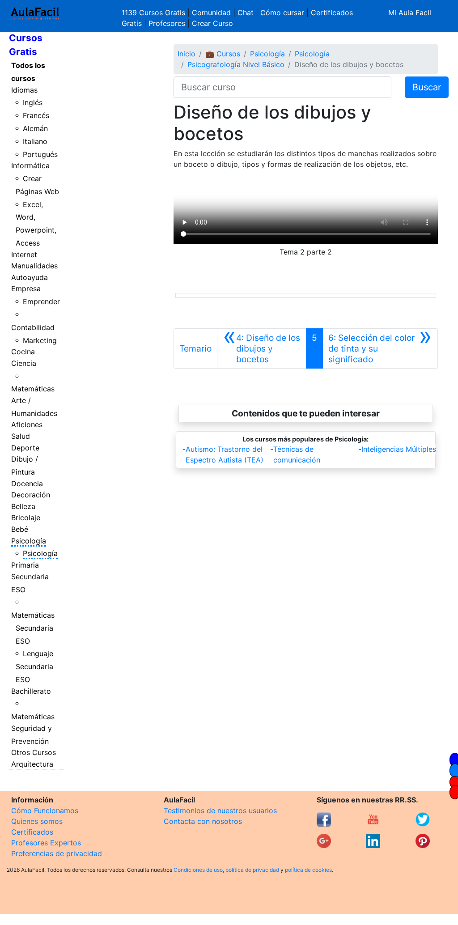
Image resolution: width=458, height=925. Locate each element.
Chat (245, 12)
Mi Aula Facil (409, 12)
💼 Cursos (222, 53)
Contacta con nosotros (203, 821)
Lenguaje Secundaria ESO (35, 666)
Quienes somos (37, 821)
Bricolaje (25, 517)
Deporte (25, 447)
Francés (36, 115)
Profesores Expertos (46, 842)
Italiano (35, 141)
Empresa (26, 288)
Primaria (25, 564)
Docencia (27, 483)
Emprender (41, 301)
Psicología (28, 540)
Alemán (35, 128)
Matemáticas (33, 388)
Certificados (32, 831)
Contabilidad (33, 327)
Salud (20, 436)
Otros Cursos (33, 752)
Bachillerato (31, 691)
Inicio (186, 53)
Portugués (40, 154)
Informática (30, 165)
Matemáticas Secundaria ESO (33, 628)
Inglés (32, 102)
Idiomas (24, 89)
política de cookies (308, 869)
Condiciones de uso (198, 869)
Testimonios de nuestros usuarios (220, 810)
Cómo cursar (282, 12)
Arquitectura (32, 764)
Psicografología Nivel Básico (235, 64)
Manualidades (34, 265)
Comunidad (211, 12)
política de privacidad (252, 869)
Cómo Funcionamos (44, 810)
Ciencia (23, 363)
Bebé (19, 529)
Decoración (30, 494)
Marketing (40, 340)
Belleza (23, 506)
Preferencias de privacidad (56, 853)
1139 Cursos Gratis (154, 12)
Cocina (23, 351)
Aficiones (26, 424)
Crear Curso (212, 23)
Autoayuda (29, 277)
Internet (24, 254)
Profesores (166, 23)
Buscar (426, 87)
